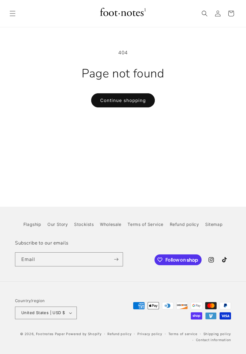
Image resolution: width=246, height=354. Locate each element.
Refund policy (184, 224)
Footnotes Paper (50, 334)
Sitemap (214, 224)
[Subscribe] (116, 259)
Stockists (84, 224)
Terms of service (182, 334)
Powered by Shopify (84, 334)
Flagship (32, 224)
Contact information (213, 340)
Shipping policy (217, 334)
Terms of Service (146, 224)
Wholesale (110, 224)
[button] (12, 13)
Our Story (57, 224)
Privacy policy (149, 334)
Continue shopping (123, 100)
